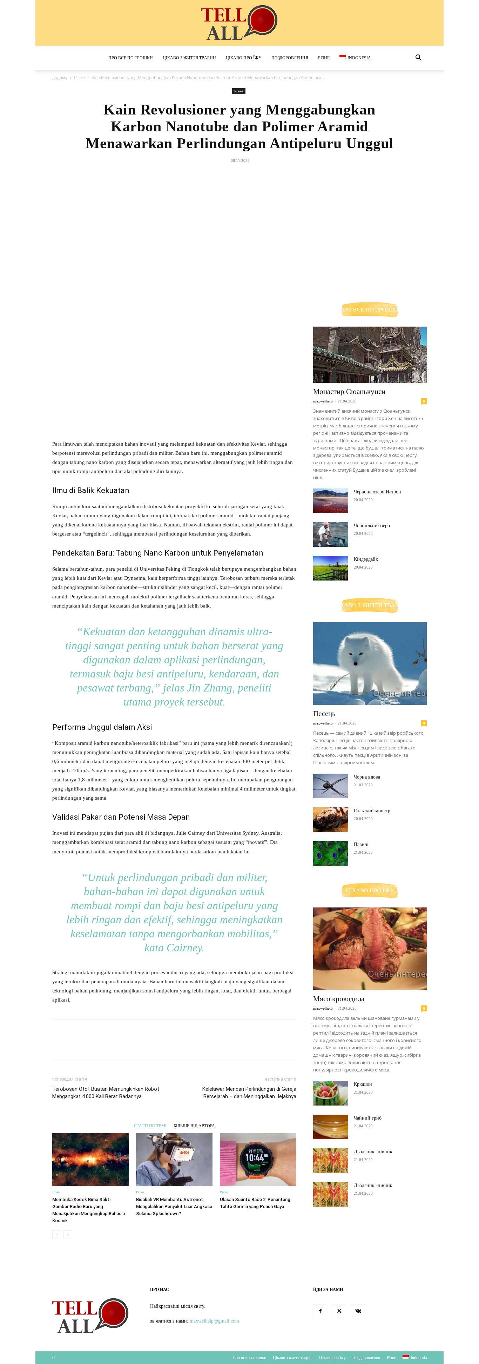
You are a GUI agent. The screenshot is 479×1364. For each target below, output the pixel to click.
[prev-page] (56, 1234)
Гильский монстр (372, 810)
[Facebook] (207, 278)
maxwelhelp (323, 401)
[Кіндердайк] (330, 568)
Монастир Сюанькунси (349, 391)
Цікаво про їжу (244, 57)
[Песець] (370, 663)
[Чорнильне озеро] (330, 534)
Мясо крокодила (338, 999)
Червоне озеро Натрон (377, 491)
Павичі (361, 844)
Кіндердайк (366, 559)
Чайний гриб (368, 1118)
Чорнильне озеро (372, 525)
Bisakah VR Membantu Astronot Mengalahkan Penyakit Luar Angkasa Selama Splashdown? (174, 1206)
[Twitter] (223, 278)
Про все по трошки (130, 57)
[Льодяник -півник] (330, 1160)
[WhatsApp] (255, 278)
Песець (324, 713)
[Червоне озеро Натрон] (330, 500)
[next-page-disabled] (67, 1234)
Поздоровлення (289, 57)
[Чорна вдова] (330, 786)
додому (59, 77)
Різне (324, 57)
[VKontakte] (358, 1311)
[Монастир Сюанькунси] (370, 355)
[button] (418, 58)
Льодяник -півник (373, 1151)
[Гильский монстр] (330, 819)
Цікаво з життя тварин (189, 57)
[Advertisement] (239, 218)
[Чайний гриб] (330, 1127)
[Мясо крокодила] (370, 948)
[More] (271, 278)
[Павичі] (330, 853)
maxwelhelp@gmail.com (214, 1321)
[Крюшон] (330, 1093)
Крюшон (363, 1084)
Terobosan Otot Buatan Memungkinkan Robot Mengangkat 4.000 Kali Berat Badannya (105, 1093)
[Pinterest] (239, 278)
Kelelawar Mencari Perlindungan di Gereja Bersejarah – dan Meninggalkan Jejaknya (249, 1093)
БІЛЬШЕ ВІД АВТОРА (194, 1125)
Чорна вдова (367, 777)
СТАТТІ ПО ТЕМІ (150, 1125)
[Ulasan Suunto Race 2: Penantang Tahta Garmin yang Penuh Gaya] (258, 1159)
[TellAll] (239, 23)
